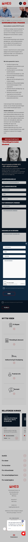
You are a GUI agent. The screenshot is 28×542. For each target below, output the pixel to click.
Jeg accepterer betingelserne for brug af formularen (14, 288)
